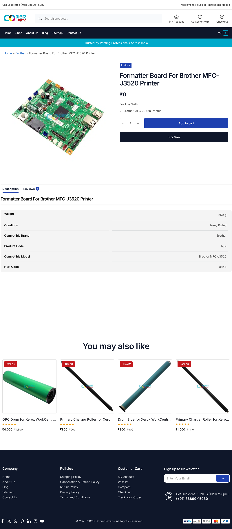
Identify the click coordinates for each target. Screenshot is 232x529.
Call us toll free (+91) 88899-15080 (23, 4)
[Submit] (222, 478)
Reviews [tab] (29, 189)
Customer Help (200, 21)
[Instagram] (35, 521)
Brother (20, 53)
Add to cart (186, 123)
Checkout (222, 21)
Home (8, 53)
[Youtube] (42, 521)
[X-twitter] (9, 521)
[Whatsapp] (16, 521)
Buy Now (174, 137)
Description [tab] (10, 189)
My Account (176, 21)
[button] (223, 33)
